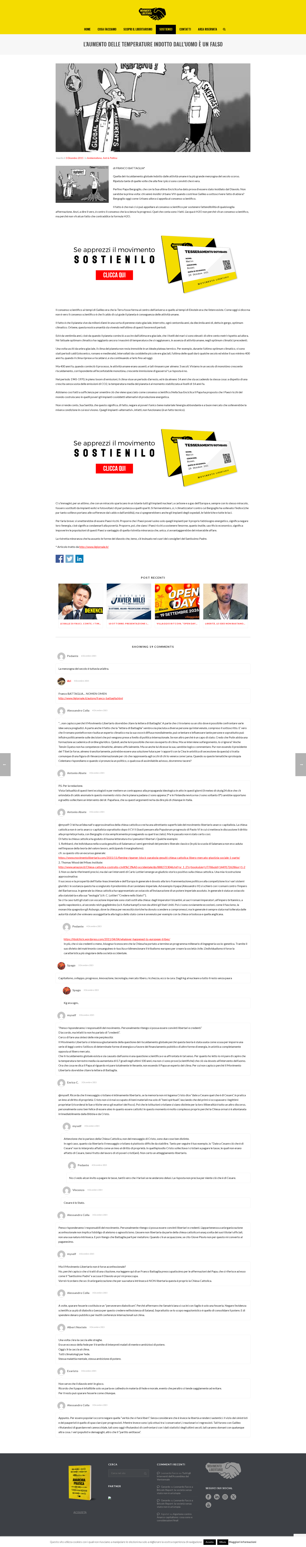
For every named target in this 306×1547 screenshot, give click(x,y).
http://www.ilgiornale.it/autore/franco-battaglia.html (90, 698)
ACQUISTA (80, 1512)
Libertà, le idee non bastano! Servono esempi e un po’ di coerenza (226, 623)
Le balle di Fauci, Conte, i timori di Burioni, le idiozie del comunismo (81, 623)
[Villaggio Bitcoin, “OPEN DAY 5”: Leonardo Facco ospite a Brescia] (177, 601)
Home (87, 29)
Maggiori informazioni (242, 1541)
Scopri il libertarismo (137, 29)
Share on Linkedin (79, 559)
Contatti (185, 29)
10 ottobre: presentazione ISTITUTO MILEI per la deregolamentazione (130, 623)
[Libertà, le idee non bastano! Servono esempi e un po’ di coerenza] (225, 601)
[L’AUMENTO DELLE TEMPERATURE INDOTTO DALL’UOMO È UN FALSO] (153, 107)
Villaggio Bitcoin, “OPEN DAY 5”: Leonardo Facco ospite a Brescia (178, 623)
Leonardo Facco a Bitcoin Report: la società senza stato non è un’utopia (175, 1490)
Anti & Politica (110, 157)
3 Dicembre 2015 (74, 157)
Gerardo (165, 1486)
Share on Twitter (69, 559)
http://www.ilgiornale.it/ (94, 546)
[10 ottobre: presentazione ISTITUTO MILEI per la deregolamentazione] (129, 601)
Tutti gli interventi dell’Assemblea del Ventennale (174, 1476)
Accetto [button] (210, 1542)
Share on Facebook (60, 559)
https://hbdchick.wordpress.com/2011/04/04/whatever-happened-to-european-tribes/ (117, 939)
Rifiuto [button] (222, 1542)
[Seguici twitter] (233, 1497)
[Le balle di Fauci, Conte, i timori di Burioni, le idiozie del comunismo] (80, 601)
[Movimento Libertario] (153, 12)
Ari (69, 680)
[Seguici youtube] (208, 1505)
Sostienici (165, 29)
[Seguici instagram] (225, 1497)
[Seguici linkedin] (217, 1497)
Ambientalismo (94, 157)
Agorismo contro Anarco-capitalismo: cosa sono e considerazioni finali (174, 1517)
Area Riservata (207, 29)
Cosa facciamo (107, 29)
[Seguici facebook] (208, 1497)
